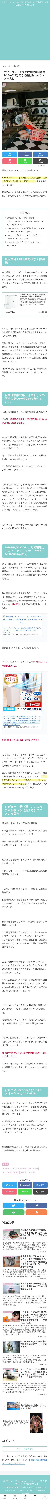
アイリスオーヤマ (21, 1168)
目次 (21, 213)
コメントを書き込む (25, 1449)
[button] (45, 720)
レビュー (35, 1168)
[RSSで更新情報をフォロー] (37, 1212)
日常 (6, 1164)
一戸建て (8, 1172)
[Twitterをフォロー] (14, 1205)
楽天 (17, 1172)
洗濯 (24, 1172)
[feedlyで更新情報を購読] (14, 1212)
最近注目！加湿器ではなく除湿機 (20, 218)
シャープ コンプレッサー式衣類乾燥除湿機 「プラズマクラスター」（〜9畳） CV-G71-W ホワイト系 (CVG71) (22, 630)
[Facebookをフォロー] (37, 1205)
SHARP (8, 1168)
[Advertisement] (25, 35)
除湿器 (33, 1172)
